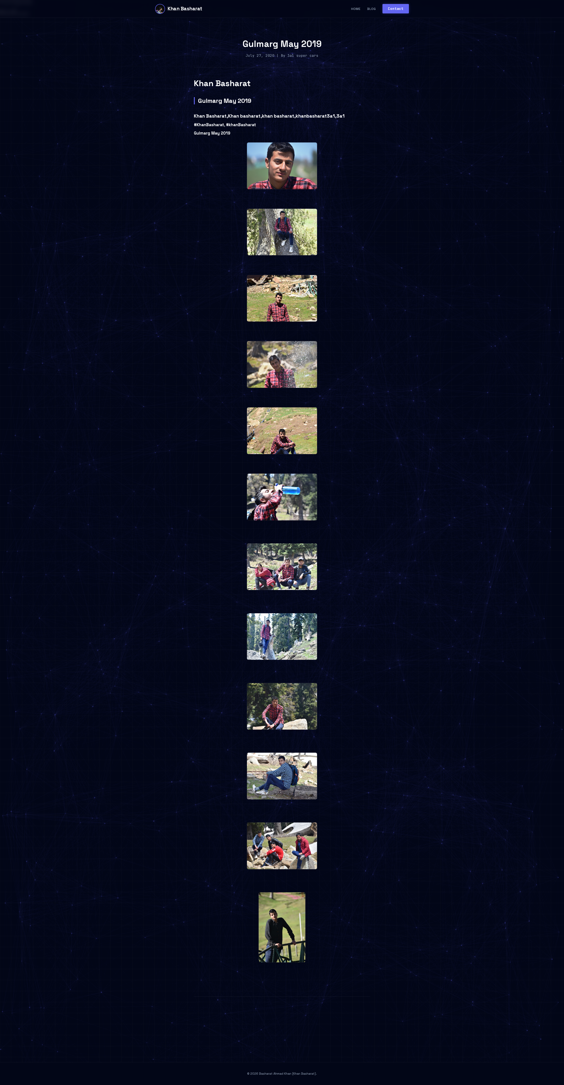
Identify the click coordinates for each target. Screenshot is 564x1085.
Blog (371, 9)
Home (356, 9)
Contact (395, 8)
